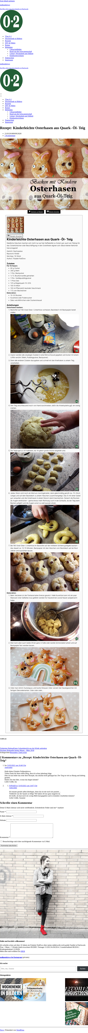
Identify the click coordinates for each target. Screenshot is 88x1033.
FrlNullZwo (13, 786)
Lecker (24, 752)
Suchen (82, 969)
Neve (2, 1030)
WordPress (20, 1030)
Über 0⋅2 (8, 36)
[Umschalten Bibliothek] (40, 110)
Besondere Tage (16, 752)
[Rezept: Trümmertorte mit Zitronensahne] (34, 990)
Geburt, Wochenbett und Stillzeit (21, 54)
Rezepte (8, 41)
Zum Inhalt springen (7, 1)
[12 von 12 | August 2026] (76, 990)
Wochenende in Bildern (13, 39)
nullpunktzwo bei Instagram (11, 957)
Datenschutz (9, 58)
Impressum (9, 60)
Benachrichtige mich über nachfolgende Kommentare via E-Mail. (26, 841)
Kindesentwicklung (17, 56)
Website (3, 820)
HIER (23, 951)
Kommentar (5, 837)
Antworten (8, 767)
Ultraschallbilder (16, 49)
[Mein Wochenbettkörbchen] (76, 1014)
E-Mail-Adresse (6, 816)
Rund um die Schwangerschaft (21, 51)
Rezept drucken (54, 212)
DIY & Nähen (10, 43)
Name (3, 812)
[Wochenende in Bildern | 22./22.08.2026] (11, 990)
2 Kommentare (10, 136)
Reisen (7, 45)
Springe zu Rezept (37, 212)
